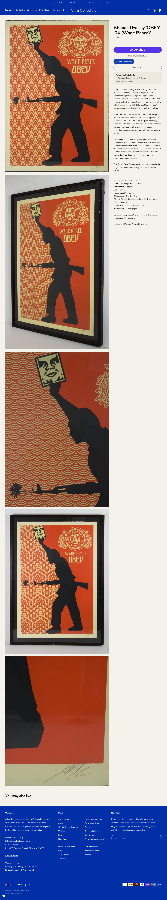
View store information (125, 81)
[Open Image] (57, 96)
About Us (67, 10)
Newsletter (63, 839)
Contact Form (11, 856)
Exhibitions (44, 10)
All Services (63, 855)
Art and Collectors (23, 891)
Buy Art (8, 10)
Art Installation (91, 831)
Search (88, 855)
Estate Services (92, 823)
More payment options (137, 56)
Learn (55, 10)
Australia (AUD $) (16, 885)
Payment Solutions (66, 847)
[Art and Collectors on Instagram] (29, 885)
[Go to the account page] (154, 10)
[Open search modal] (149, 10)
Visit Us (61, 831)
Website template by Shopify (14, 893)
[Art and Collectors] (83, 10)
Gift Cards (89, 835)
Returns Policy (91, 847)
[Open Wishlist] (4, 896)
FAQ (60, 851)
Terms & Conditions (93, 851)
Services (31, 10)
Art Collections (64, 820)
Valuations (62, 859)
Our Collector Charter (68, 827)
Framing (88, 827)
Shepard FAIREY (121, 181)
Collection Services (93, 820)
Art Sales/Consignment (95, 839)
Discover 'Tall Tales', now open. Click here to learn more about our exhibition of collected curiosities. (83, 3)
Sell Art (19, 10)
